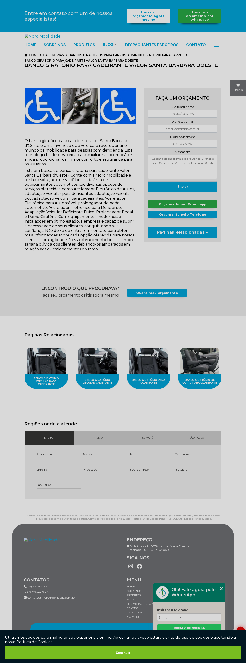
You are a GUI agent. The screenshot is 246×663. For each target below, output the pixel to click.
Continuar (123, 653)
